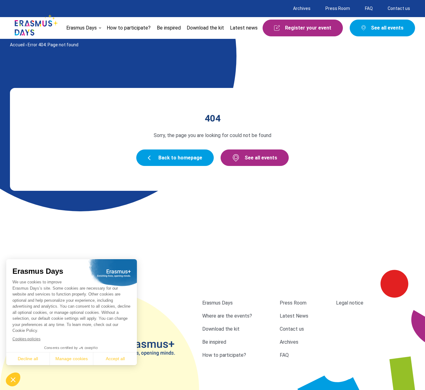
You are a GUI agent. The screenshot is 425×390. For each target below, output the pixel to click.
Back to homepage (180, 158)
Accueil (17, 44)
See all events (261, 158)
